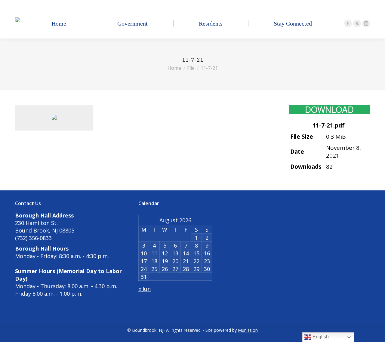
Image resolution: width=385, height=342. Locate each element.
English (320, 336)
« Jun (144, 288)
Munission (248, 330)
